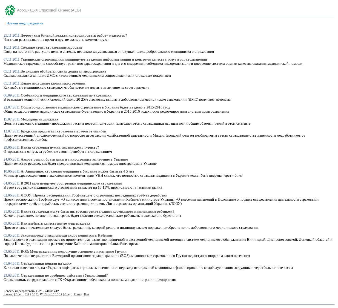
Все (86, 294)
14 (49, 294)
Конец (78, 294)
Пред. (19, 294)
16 (56, 294)
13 (45, 294)
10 (33, 294)
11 (37, 294)
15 (52, 294)
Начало (8, 294)
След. (68, 294)
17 (60, 294)
